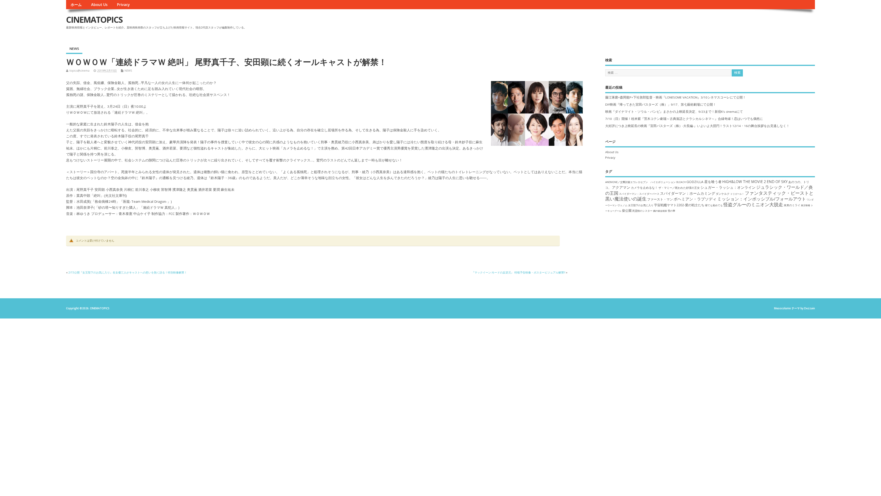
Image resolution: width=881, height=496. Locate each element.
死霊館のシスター (642, 210)
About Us (99, 4)
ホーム (76, 4)
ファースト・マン (660, 199)
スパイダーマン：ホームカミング (687, 193)
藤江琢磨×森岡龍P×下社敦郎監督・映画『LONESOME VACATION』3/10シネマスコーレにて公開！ (675, 97)
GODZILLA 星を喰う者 (704, 181)
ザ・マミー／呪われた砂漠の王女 (679, 187)
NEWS (74, 48)
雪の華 (671, 210)
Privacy (123, 4)
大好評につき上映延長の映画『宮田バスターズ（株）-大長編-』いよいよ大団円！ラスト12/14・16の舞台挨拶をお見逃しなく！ (697, 126)
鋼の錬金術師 (660, 210)
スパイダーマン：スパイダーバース (639, 193)
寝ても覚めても (714, 205)
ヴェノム (622, 205)
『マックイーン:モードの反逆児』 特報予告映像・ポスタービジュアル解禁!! (518, 272)
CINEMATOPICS (94, 19)
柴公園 (627, 210)
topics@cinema (79, 71)
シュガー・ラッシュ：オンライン (728, 187)
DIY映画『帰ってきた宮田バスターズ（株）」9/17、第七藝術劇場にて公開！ (660, 104)
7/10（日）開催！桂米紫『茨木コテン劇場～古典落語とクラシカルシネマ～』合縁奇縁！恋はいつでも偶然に (684, 119)
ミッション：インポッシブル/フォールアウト (761, 199)
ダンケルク (723, 193)
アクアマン (621, 187)
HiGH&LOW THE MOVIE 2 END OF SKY (755, 181)
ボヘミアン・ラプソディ (695, 199)
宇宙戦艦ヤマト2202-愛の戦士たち (679, 205)
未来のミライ (792, 205)
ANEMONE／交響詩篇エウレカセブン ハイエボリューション (640, 182)
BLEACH (681, 182)
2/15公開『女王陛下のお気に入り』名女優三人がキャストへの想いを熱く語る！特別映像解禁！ (127, 272)
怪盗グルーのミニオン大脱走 (753, 204)
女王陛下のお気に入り (640, 205)
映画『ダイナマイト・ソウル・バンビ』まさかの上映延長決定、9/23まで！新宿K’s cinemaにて (674, 112)
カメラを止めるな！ (644, 188)
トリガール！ (737, 193)
